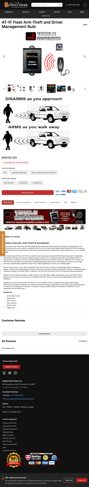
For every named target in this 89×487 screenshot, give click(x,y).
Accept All (82, 480)
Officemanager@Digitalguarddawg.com (18, 399)
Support (57, 12)
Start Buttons (7, 441)
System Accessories (10, 444)
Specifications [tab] (55, 202)
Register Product (11, 367)
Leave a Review (44, 334)
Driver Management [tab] (23, 202)
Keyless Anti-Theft (9, 438)
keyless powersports (10, 429)
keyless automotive (9, 423)
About (82, 12)
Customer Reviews (9, 450)
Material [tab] (74, 202)
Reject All (69, 480)
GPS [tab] (65, 202)
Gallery (25, 12)
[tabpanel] (44, 257)
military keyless (8, 435)
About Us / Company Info (12, 412)
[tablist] (44, 202)
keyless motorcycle (9, 426)
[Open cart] (85, 5)
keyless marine (8, 432)
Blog (70, 12)
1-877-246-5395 (16, 395)
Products (8, 12)
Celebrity (42, 12)
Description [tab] (8, 202)
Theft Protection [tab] (40, 202)
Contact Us (46, 16)
